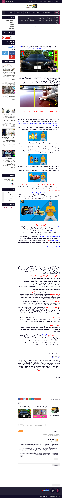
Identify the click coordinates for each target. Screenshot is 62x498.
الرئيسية (57, 1)
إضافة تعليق (56, 465)
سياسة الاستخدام (51, 1)
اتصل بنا (30, 1)
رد (21, 456)
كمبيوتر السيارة (9, 12)
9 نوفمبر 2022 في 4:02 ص (50, 441)
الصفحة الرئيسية (41, 26)
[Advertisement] (39, 36)
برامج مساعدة (36, 12)
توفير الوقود (27, 12)
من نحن (36, 1)
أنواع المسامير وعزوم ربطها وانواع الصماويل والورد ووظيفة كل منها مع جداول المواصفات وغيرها (9, 97)
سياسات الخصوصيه (42, 1)
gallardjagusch (50, 439)
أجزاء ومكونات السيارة (48, 12)
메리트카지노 (30, 452)
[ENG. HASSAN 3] (31, 6)
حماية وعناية (19, 12)
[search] (3, 1)
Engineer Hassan (43, 419)
